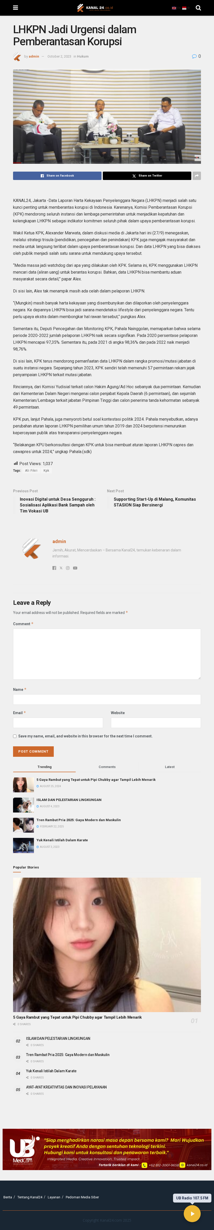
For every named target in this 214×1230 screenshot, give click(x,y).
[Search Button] (198, 8)
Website (118, 713)
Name (20, 689)
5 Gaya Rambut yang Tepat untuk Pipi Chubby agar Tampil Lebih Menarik (96, 780)
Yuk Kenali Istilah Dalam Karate (62, 840)
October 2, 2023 (59, 56)
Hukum (83, 56)
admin (34, 56)
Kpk (46, 470)
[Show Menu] (15, 8)
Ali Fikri (31, 470)
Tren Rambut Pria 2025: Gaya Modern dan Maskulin (79, 820)
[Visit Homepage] (95, 8)
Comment (23, 623)
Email (19, 712)
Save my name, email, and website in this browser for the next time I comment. (85, 736)
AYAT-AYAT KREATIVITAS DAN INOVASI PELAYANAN (66, 1087)
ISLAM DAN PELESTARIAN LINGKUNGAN (69, 800)
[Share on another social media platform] (197, 176)
